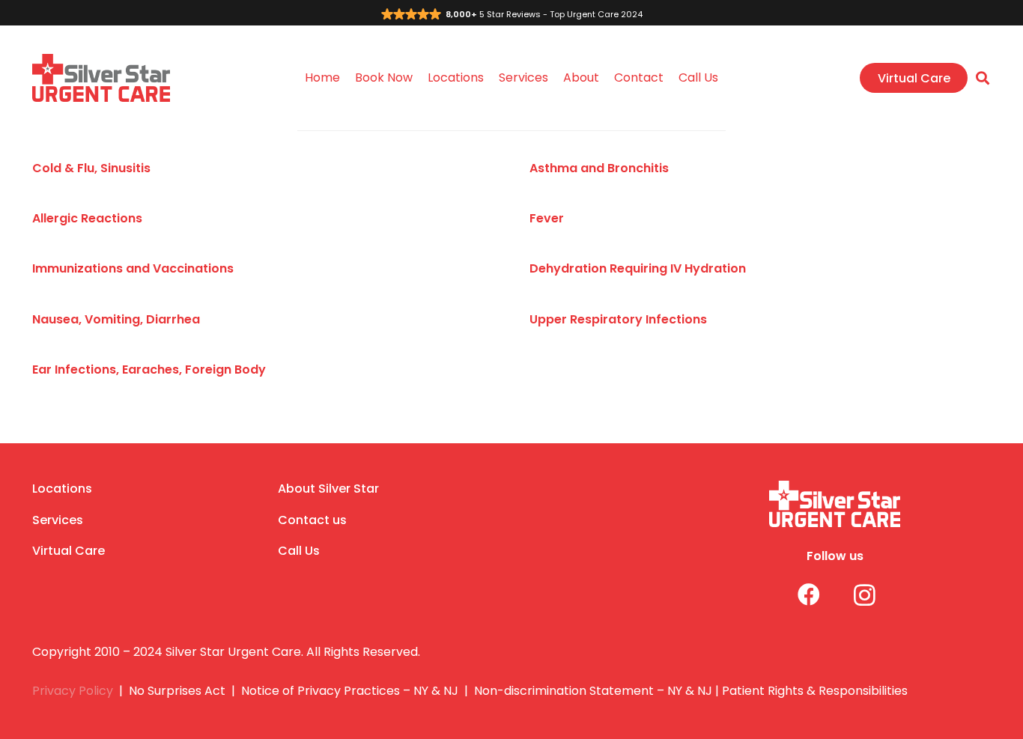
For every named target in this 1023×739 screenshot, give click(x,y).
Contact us (312, 520)
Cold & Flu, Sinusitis (91, 168)
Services (57, 520)
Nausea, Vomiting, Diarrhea (116, 319)
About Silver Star (328, 488)
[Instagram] (853, 595)
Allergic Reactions (87, 218)
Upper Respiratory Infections (618, 319)
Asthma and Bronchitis (599, 168)
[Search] (983, 78)
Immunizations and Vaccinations (133, 268)
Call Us (299, 550)
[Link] (101, 78)
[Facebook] (797, 595)
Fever (546, 218)
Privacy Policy (72, 690)
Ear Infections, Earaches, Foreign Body (149, 369)
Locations (62, 488)
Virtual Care (68, 550)
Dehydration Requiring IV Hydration (637, 268)
